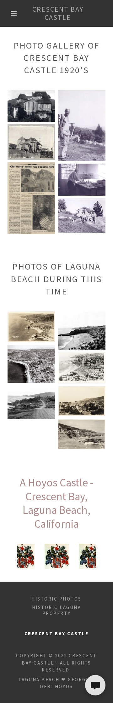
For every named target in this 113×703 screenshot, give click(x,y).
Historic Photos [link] (56, 599)
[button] (14, 13)
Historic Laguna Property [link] (56, 610)
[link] (58, 13)
